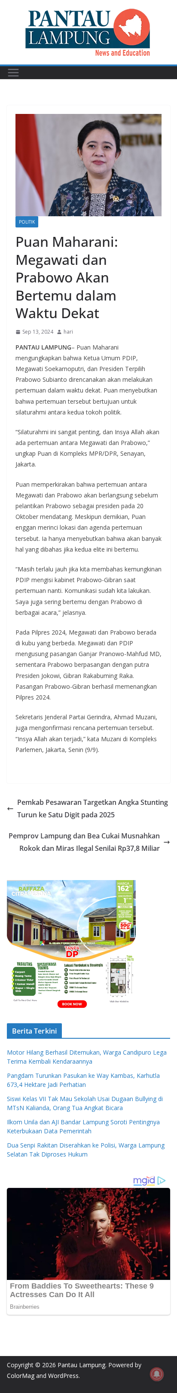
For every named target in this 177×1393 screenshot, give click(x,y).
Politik (27, 222)
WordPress (63, 1376)
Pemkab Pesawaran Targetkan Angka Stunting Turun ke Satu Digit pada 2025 (92, 808)
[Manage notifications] (157, 1374)
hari (68, 331)
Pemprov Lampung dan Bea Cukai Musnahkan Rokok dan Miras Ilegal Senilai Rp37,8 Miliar (84, 842)
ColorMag (20, 1376)
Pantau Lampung (81, 1365)
